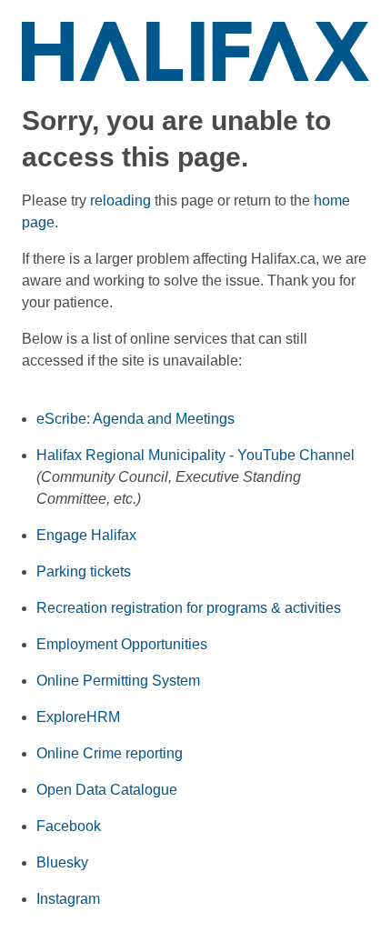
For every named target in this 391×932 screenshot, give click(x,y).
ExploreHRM (78, 717)
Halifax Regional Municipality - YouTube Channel (195, 455)
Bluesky (62, 862)
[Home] (195, 50)
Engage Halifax (86, 535)
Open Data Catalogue (106, 789)
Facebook (68, 826)
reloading (120, 200)
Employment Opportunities (121, 644)
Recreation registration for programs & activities (188, 608)
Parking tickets (83, 571)
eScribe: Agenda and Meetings (135, 418)
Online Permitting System (118, 680)
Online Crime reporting (109, 753)
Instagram (68, 899)
